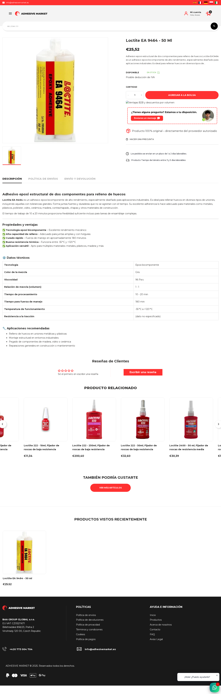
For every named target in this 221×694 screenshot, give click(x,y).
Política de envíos (43, 178)
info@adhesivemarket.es (17, 2)
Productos (156, 619)
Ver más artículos (110, 487)
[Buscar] (214, 26)
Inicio (153, 615)
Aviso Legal (156, 639)
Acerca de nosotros (161, 624)
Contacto (155, 629)
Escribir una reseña (143, 372)
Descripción (12, 178)
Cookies (80, 634)
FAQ (152, 634)
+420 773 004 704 (21, 649)
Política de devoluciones (89, 619)
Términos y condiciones (89, 629)
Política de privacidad (88, 624)
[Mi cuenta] (186, 13)
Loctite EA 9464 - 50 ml (17, 578)
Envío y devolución (79, 178)
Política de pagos (85, 639)
